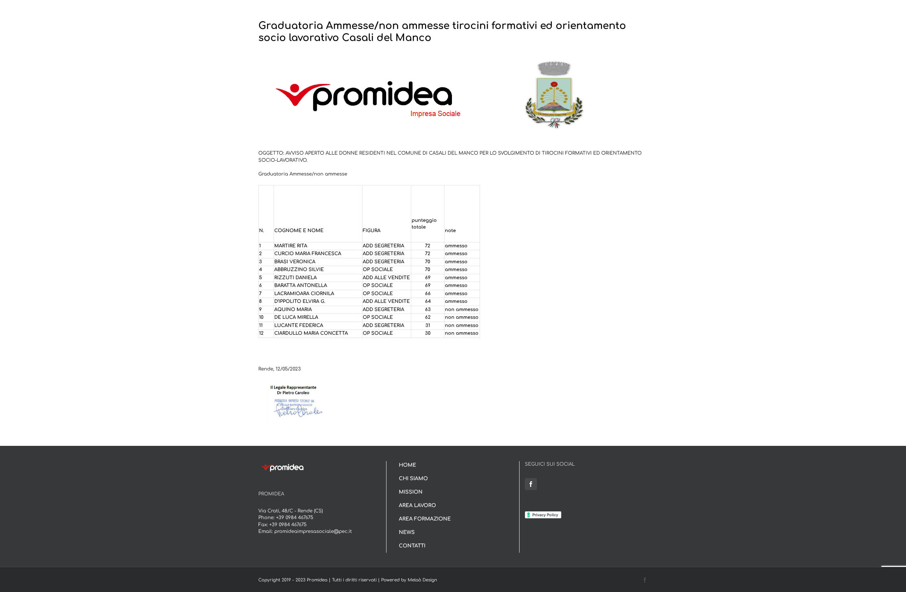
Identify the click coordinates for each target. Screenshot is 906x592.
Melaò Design (422, 579)
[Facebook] (531, 484)
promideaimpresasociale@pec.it (313, 531)
